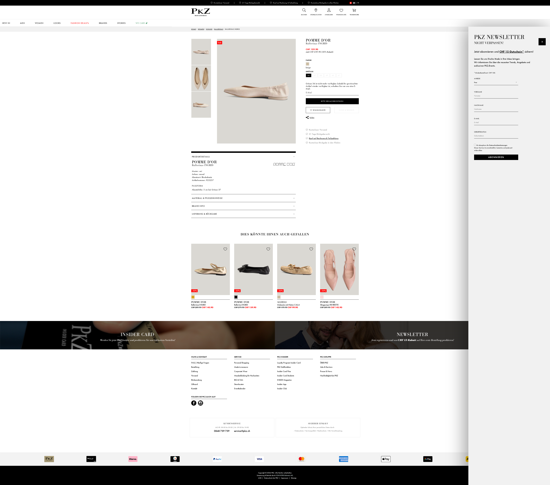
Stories (121, 23)
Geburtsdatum (480, 132)
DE (354, 3)
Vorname (478, 92)
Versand (194, 375)
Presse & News (326, 371)
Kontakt (194, 388)
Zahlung (194, 371)
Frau (475, 82)
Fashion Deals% (80, 23)
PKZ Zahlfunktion (284, 367)
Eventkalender (239, 388)
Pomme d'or (318, 40)
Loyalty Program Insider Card (288, 362)
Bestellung (195, 367)
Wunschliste (319, 110)
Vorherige (184, 270)
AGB (259, 478)
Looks (57, 23)
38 (321, 75)
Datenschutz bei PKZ (271, 478)
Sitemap (293, 478)
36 (308, 75)
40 (333, 75)
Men (22, 23)
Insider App (281, 384)
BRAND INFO (198, 206)
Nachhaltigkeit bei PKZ (329, 375)
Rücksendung (196, 380)
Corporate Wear (240, 371)
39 (327, 75)
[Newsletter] (542, 41)
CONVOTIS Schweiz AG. (284, 475)
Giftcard (194, 384)
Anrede (477, 78)
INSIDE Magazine (284, 380)
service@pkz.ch (242, 431)
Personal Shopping (241, 362)
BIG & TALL (238, 380)
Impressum (284, 478)
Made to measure (241, 367)
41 (339, 75)
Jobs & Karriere (326, 367)
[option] (204, 52)
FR (358, 3)
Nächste (362, 270)
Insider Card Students (285, 375)
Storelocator (239, 384)
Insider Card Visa (284, 371)
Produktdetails (201, 156)
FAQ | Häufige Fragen (200, 362)
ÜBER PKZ (324, 362)
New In (6, 23)
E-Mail (476, 118)
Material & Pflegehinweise (207, 198)
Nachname (478, 105)
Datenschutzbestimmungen (498, 145)
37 (315, 75)
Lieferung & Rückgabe (204, 214)
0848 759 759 (221, 431)
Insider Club (282, 388)
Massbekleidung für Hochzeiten (246, 375)
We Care (140, 23)
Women (39, 23)
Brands (103, 23)
